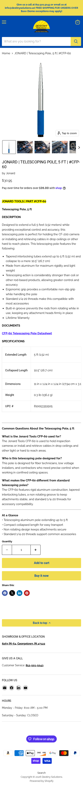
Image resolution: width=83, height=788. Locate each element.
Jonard (10, 173)
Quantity (7, 541)
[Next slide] (79, 147)
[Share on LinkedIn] (19, 593)
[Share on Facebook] (5, 593)
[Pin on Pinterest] (27, 593)
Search (41, 772)
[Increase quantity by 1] (36, 550)
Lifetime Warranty (18, 318)
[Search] (76, 41)
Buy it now (41, 576)
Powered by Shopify (41, 780)
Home (6, 53)
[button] (9, 147)
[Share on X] (12, 593)
